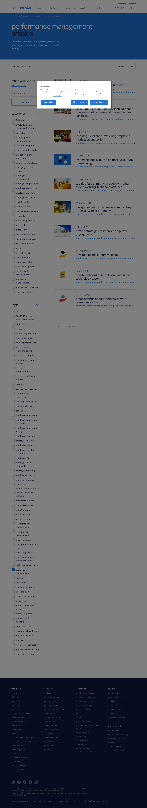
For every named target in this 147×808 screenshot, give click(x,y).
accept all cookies (99, 102)
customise (48, 102)
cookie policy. (57, 96)
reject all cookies (80, 102)
